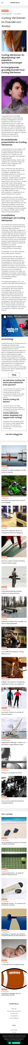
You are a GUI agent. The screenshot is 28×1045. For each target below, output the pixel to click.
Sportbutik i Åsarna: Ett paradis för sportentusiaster (12, 713)
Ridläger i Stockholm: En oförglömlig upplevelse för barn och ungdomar (13, 683)
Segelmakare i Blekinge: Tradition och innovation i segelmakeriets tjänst (13, 743)
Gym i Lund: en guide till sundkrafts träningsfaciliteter (12, 802)
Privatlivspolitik (16, 1043)
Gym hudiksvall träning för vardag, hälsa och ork (12, 653)
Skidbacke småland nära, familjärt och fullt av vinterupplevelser (13, 622)
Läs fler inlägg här (14, 434)
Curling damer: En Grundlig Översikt (12, 964)
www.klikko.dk (15, 1018)
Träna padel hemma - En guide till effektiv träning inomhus (12, 873)
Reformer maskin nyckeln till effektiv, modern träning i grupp (13, 562)
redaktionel (5, 10)
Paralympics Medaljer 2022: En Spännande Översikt (11, 994)
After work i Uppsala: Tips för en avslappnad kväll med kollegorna (12, 532)
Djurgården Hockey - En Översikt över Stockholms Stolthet (13, 904)
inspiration (4, 465)
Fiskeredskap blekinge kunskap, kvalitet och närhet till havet (11, 592)
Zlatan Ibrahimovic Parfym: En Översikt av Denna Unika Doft (13, 843)
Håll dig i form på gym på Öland (11, 773)
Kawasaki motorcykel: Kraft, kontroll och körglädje (13, 501)
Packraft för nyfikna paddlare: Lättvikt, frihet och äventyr (13, 471)
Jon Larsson (18, 13)
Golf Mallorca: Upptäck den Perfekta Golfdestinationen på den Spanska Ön (13, 934)
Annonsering (14, 1030)
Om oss (14, 1032)
